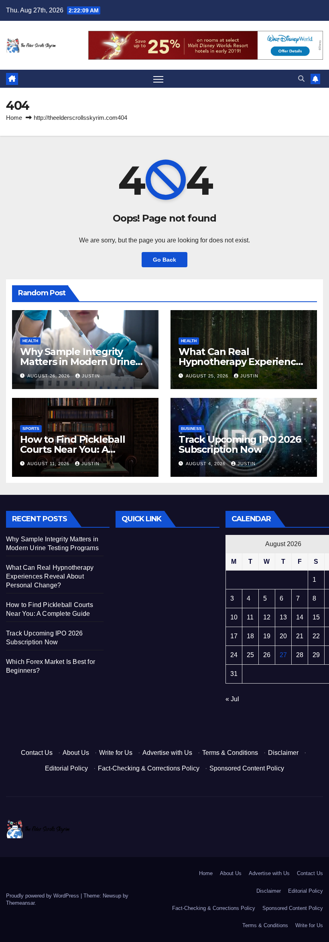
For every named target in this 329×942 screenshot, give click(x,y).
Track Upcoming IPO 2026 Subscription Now (240, 444)
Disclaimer (283, 752)
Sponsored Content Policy (246, 768)
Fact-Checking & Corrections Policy (148, 768)
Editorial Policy (66, 768)
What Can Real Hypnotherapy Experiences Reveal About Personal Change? (49, 576)
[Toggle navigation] (158, 79)
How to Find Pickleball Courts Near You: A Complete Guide (72, 449)
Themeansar (20, 903)
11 (250, 617)
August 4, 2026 (206, 463)
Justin (91, 375)
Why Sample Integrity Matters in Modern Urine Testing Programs (77, 361)
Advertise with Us (167, 752)
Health (30, 341)
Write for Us (115, 752)
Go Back (164, 259)
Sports (30, 428)
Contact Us (37, 752)
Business (191, 428)
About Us (76, 752)
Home (14, 117)
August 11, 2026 (49, 463)
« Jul (232, 699)
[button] (301, 78)
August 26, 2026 (49, 375)
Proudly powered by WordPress (43, 896)
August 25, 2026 (208, 375)
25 (250, 655)
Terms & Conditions (230, 752)
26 (266, 655)
